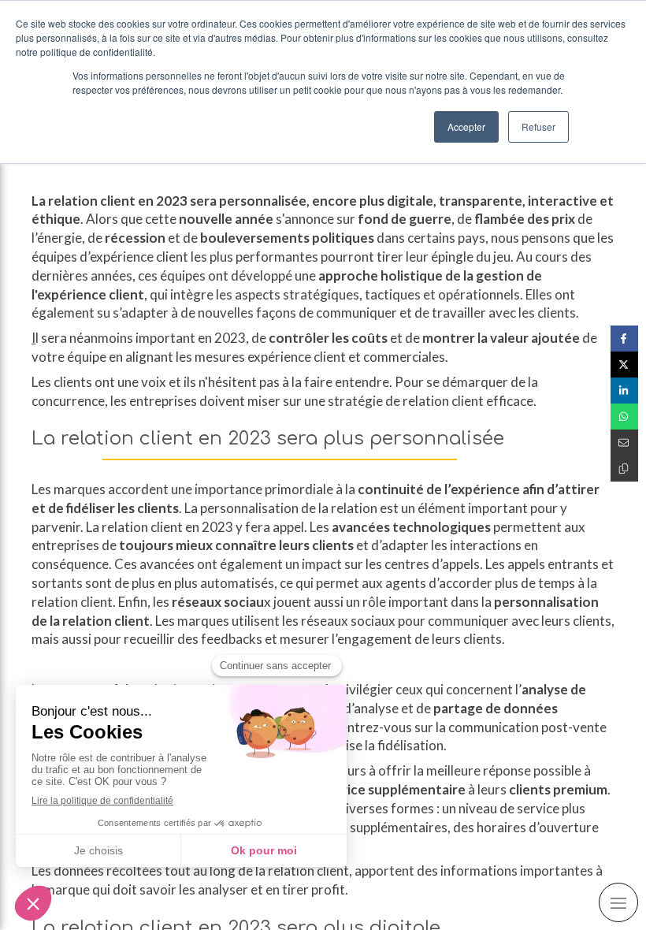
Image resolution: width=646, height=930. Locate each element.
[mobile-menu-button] (618, 902)
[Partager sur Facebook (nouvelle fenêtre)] (624, 339)
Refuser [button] (538, 126)
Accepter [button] (466, 126)
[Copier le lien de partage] (624, 469)
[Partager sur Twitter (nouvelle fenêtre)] (624, 365)
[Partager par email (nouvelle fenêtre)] (624, 443)
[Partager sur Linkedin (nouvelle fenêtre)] (624, 391)
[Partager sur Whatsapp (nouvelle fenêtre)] (624, 417)
